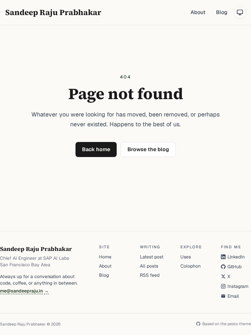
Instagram (237, 286)
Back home (96, 149)
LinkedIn (236, 257)
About (198, 12)
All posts (149, 266)
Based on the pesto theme (226, 323)
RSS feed (149, 275)
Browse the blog (148, 149)
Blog (221, 12)
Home (105, 257)
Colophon (190, 266)
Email (233, 296)
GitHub (234, 267)
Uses (185, 257)
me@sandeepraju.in (24, 291)
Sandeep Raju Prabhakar (53, 12)
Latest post (151, 257)
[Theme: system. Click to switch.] (240, 12)
